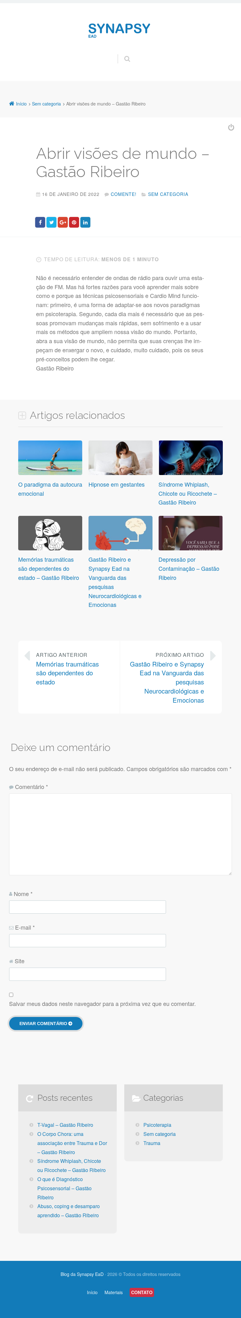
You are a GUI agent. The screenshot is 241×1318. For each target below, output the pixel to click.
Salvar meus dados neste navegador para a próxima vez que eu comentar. (102, 1003)
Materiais (113, 1292)
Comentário (31, 786)
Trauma (151, 1143)
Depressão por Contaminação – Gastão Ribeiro (188, 568)
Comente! (124, 194)
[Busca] (121, 52)
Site (19, 961)
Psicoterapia (157, 1124)
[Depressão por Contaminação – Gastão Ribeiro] (190, 549)
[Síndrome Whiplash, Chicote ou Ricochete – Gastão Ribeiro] (190, 474)
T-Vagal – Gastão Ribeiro (65, 1124)
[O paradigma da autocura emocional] (50, 474)
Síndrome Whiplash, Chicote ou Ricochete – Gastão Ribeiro (187, 493)
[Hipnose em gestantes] (120, 474)
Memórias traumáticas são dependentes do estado (67, 668)
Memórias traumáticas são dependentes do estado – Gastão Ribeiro (48, 568)
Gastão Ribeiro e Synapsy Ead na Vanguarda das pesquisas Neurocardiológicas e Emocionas (167, 678)
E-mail (25, 927)
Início (92, 1292)
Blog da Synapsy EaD (82, 1274)
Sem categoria (168, 194)
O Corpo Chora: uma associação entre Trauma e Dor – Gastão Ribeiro (72, 1143)
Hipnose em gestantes (116, 484)
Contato (142, 1292)
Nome (23, 893)
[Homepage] (120, 31)
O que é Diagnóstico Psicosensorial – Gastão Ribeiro (64, 1188)
